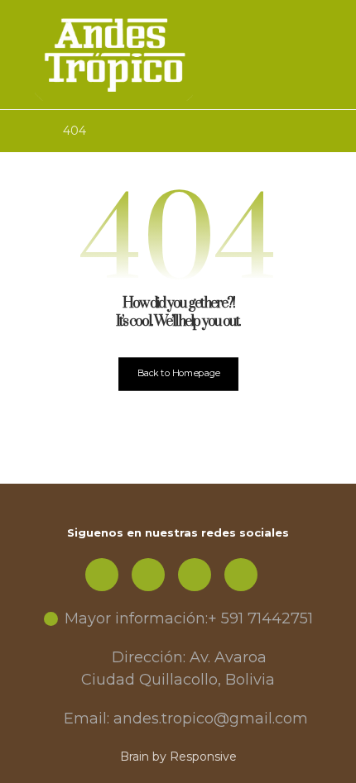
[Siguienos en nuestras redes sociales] (101, 574)
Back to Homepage (178, 373)
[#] (148, 574)
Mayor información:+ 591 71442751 (189, 618)
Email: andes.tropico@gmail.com (186, 718)
